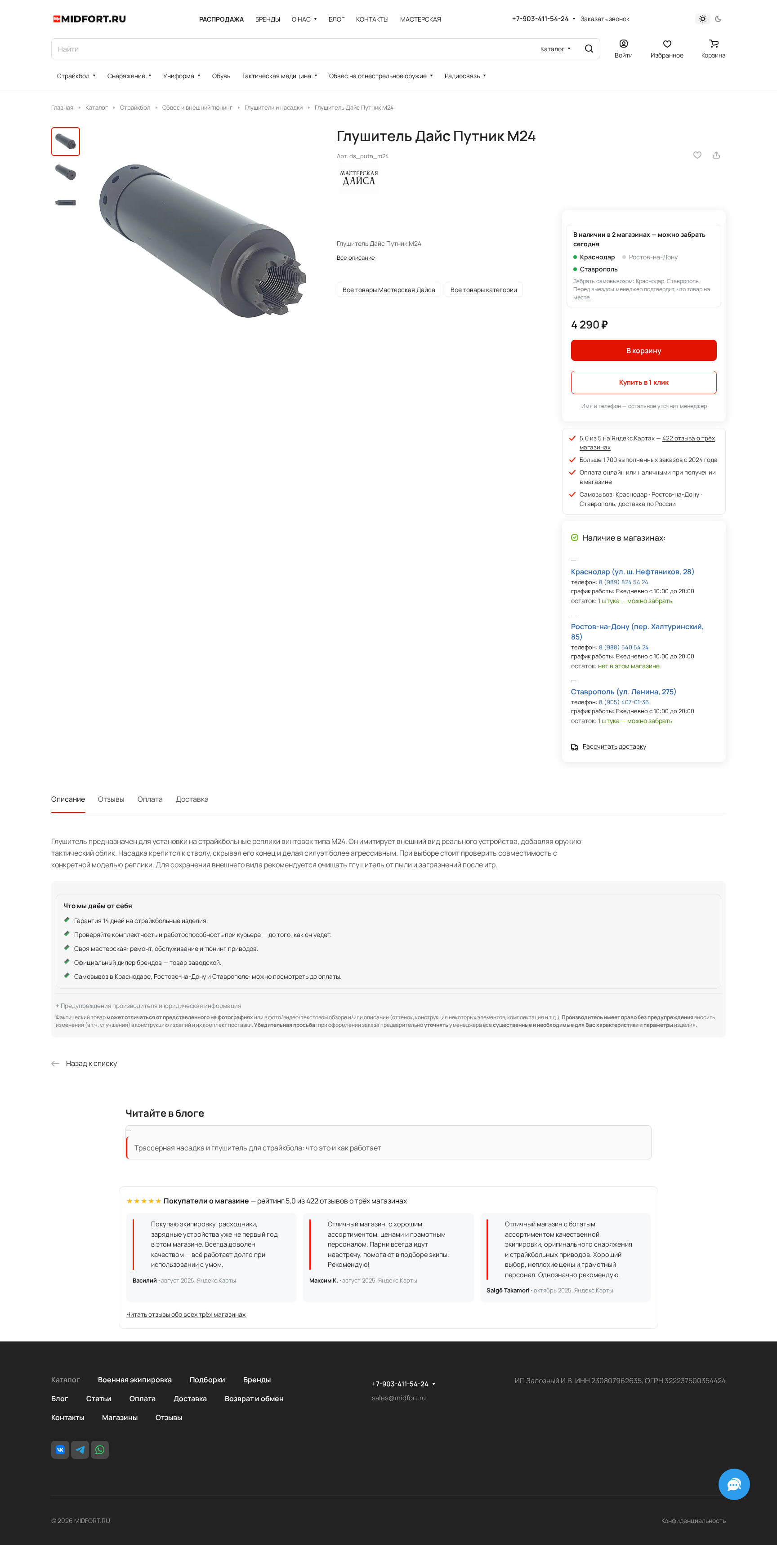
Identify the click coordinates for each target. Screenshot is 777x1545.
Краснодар (597, 257)
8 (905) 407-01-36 (624, 702)
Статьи (99, 1398)
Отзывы (111, 799)
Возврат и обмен (254, 1398)
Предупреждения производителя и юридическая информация (151, 1006)
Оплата (150, 799)
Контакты (67, 1417)
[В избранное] (697, 155)
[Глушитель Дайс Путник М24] (201, 243)
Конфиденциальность (693, 1520)
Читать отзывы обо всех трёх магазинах (186, 1314)
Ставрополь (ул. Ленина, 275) (624, 692)
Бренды (257, 1380)
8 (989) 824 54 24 (623, 582)
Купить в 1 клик (644, 382)
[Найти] (589, 48)
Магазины (120, 1417)
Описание (68, 799)
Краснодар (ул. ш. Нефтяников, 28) (633, 572)
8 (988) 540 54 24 (624, 647)
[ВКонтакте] (60, 1450)
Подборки (207, 1380)
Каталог (65, 1380)
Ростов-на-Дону (653, 257)
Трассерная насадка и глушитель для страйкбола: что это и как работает (257, 1148)
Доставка (192, 799)
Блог (59, 1398)
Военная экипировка (135, 1380)
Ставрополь (599, 269)
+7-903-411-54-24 (540, 19)
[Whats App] (100, 1450)
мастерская (109, 948)
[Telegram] (80, 1450)
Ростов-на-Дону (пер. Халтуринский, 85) (637, 632)
